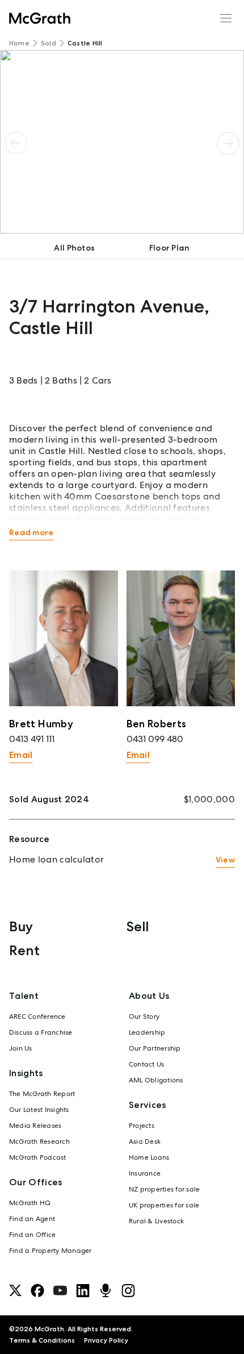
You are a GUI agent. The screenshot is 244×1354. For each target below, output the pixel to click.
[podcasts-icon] (105, 1290)
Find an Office (32, 1234)
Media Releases (35, 1125)
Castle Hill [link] (85, 43)
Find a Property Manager (50, 1250)
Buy (21, 926)
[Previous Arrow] (16, 143)
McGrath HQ (30, 1202)
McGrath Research (39, 1141)
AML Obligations (156, 1080)
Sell (138, 926)
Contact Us (146, 1064)
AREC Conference (37, 1016)
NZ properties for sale (164, 1189)
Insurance (145, 1173)
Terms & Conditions (42, 1340)
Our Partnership (155, 1048)
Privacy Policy (106, 1340)
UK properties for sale (164, 1205)
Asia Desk (145, 1141)
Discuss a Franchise (41, 1032)
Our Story (144, 1016)
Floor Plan (169, 248)
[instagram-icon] (128, 1290)
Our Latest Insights (39, 1109)
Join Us (20, 1048)
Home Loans (149, 1157)
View (225, 860)
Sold (48, 43)
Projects (141, 1125)
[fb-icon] (37, 1290)
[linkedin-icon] (83, 1290)
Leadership (147, 1032)
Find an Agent (32, 1218)
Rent (24, 950)
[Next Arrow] (228, 143)
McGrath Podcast (37, 1157)
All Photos (74, 248)
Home (19, 43)
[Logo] (39, 18)
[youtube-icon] (60, 1290)
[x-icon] (15, 1290)
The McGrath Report (42, 1093)
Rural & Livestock (156, 1221)
